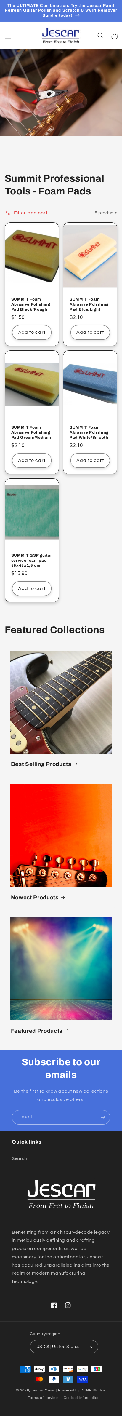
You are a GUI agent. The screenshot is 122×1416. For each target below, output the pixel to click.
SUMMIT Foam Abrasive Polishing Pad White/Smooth (89, 432)
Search (19, 1158)
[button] (8, 36)
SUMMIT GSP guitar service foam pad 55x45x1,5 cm (31, 560)
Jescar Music (43, 1390)
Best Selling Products (41, 764)
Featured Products (36, 1031)
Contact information (82, 1397)
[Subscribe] (103, 1117)
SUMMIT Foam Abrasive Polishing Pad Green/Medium (31, 432)
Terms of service (43, 1397)
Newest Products (35, 898)
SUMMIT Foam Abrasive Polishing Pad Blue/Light (89, 304)
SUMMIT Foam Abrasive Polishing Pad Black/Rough (30, 304)
